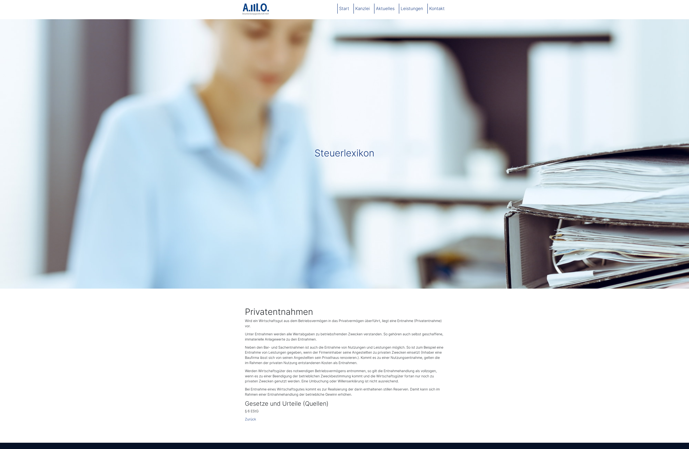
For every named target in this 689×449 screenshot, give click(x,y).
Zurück (250, 419)
